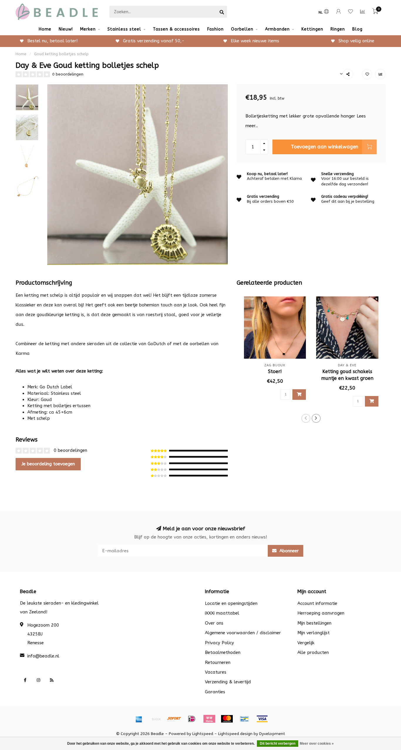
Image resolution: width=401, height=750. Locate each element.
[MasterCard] (227, 718)
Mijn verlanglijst (313, 632)
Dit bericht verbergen (277, 743)
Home (45, 29)
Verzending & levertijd (228, 681)
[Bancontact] (244, 718)
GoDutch (157, 343)
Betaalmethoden (222, 652)
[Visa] (262, 718)
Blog (357, 29)
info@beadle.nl (43, 656)
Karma (23, 353)
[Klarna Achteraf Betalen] (209, 718)
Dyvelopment (272, 733)
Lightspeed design (235, 733)
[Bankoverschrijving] (156, 718)
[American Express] (139, 718)
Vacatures (215, 672)
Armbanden (277, 29)
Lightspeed (202, 733)
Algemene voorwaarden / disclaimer (243, 632)
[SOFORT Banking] (174, 718)
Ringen (338, 29)
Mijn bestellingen (314, 623)
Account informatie (317, 603)
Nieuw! (66, 29)
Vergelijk (305, 642)
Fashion (215, 29)
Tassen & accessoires (176, 29)
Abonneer (288, 550)
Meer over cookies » (317, 743)
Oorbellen (242, 29)
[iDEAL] (191, 718)
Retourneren (217, 662)
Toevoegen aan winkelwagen (324, 147)
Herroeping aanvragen (320, 613)
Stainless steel (124, 29)
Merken (88, 29)
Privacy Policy (219, 642)
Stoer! (275, 371)
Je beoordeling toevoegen (48, 464)
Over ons (214, 623)
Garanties (215, 691)
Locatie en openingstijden (231, 603)
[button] (305, 418)
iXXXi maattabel (222, 613)
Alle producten (313, 652)
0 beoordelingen (67, 74)
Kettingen (312, 29)
